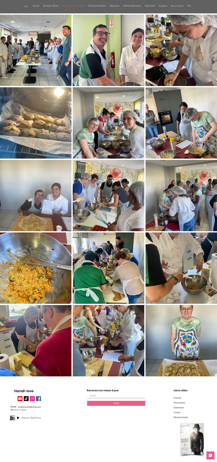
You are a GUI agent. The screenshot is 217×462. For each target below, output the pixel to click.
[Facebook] (38, 398)
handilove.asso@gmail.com (29, 406)
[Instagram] (32, 398)
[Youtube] (20, 398)
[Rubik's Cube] (26, 6)
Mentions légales (181, 417)
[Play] (18, 417)
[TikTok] (26, 398)
